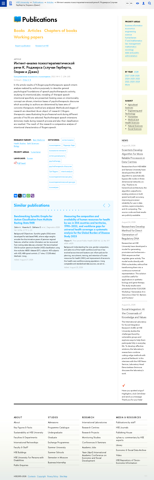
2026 (132, 75)
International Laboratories (94, 422)
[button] (45, 210)
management (134, 43)
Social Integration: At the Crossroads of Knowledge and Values (134, 313)
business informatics (133, 25)
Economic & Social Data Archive (131, 450)
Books (19, 30)
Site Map (63, 476)
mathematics (130, 46)
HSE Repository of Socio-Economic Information (128, 461)
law (126, 43)
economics (130, 28)
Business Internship (57, 462)
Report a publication (23, 46)
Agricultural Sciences (131, 106)
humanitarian (130, 37)
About (18, 417)
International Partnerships (26, 442)
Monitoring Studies (91, 437)
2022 (138, 78)
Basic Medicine (39, 140)
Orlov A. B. (27, 80)
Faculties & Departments (25, 437)
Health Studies (20, 143)
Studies (53, 417)
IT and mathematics (133, 40)
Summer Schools (56, 452)
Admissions (53, 422)
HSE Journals (122, 427)
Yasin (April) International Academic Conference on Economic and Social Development (94, 456)
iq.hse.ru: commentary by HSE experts (130, 439)
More (127, 84)
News (125, 140)
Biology (16, 146)
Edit (146, 476)
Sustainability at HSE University (28, 432)
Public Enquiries (21, 465)
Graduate (52, 437)
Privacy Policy (52, 476)
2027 (127, 75)
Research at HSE (42, 46)
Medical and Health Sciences (132, 121)
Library (119, 445)
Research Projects (90, 432)
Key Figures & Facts (23, 427)
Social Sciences (135, 128)
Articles (34, 30)
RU (127, 3)
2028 (136, 71)
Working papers (28, 37)
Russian (30, 158)
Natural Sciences (135, 125)
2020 (132, 81)
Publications (39, 19)
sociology (129, 49)
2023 (132, 78)
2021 (127, 81)
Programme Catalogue (58, 427)
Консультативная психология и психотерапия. (32, 76)
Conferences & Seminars (94, 442)
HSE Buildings (20, 452)
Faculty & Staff (21, 447)
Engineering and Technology (133, 112)
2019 (138, 81)
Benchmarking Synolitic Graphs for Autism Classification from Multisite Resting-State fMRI (33, 219)
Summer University (57, 447)
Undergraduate (55, 432)
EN (131, 3)
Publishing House (124, 432)
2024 (127, 78)
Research (88, 417)
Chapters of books (60, 30)
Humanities (133, 116)
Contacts (31, 476)
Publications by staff (126, 422)
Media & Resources (128, 417)
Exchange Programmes (58, 442)
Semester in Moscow (58, 457)
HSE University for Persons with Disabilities (29, 459)
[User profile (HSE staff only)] (143, 3)
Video (119, 455)
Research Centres (90, 427)
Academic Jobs (89, 447)
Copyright (41, 476)
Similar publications (31, 205)
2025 (137, 75)
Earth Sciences (33, 143)
